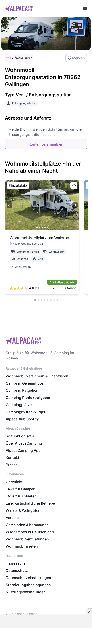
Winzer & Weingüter (23, 510)
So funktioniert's (20, 436)
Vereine (12, 517)
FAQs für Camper (20, 489)
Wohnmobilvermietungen (27, 539)
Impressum (15, 563)
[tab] (35, 300)
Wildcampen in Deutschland (30, 532)
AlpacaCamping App (23, 450)
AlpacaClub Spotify (22, 419)
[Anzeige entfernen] (89, 612)
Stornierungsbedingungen (28, 585)
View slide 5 (47, 227)
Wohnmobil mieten (22, 546)
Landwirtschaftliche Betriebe (30, 503)
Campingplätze (19, 404)
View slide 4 (45, 227)
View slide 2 (39, 227)
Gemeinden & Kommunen (27, 525)
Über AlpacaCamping (24, 443)
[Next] (75, 205)
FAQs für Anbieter (21, 496)
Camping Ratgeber (22, 390)
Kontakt (12, 457)
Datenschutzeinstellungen (28, 577)
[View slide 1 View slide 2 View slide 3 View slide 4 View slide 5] (42, 205)
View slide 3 (42, 227)
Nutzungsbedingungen (26, 592)
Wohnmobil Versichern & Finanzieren (37, 376)
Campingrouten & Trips (25, 412)
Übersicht (14, 482)
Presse (11, 464)
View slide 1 (37, 227)
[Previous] (9, 205)
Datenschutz (17, 570)
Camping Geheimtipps (25, 383)
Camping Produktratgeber (28, 397)
